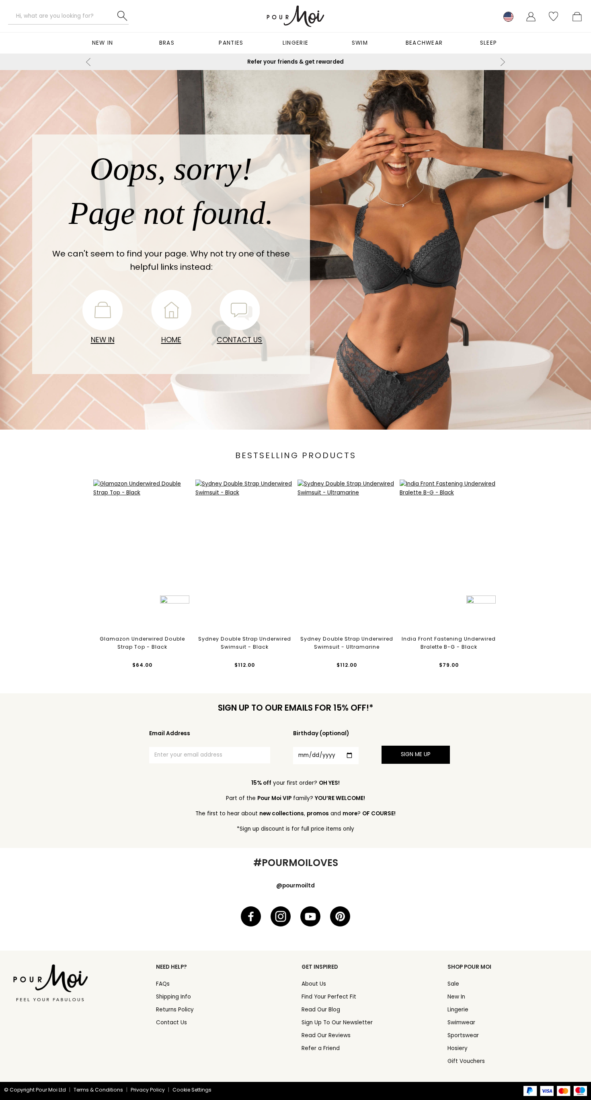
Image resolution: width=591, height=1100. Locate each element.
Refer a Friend (321, 1048)
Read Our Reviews (326, 1035)
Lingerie (295, 43)
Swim (360, 43)
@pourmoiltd (295, 885)
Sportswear (463, 1035)
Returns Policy (175, 1009)
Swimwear (461, 1022)
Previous (88, 62)
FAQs (163, 984)
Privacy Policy (148, 1089)
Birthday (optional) (321, 733)
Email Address (169, 733)
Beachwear (424, 43)
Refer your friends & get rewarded (295, 62)
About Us (314, 984)
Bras (166, 43)
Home (171, 340)
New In (102, 43)
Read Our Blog (321, 1009)
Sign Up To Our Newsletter (337, 1022)
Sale (453, 984)
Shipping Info (173, 997)
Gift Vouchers (466, 1061)
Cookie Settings (191, 1089)
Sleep (488, 43)
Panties (231, 43)
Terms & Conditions (98, 1089)
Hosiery (457, 1048)
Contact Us (239, 340)
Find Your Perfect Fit (329, 997)
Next (503, 62)
